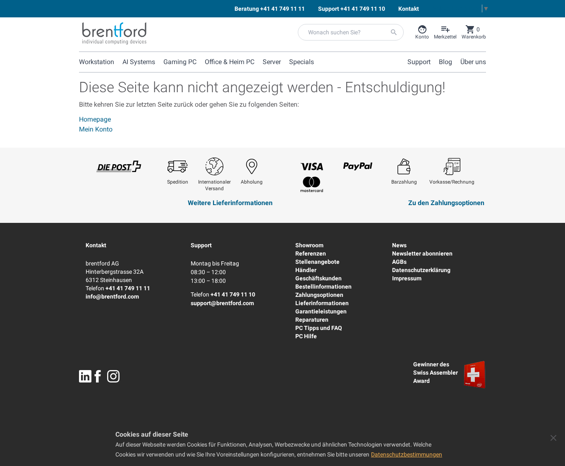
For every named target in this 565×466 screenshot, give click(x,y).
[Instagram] (113, 376)
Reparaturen (311, 319)
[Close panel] (553, 437)
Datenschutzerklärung (421, 270)
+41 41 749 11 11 (127, 288)
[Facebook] (97, 376)
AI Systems (138, 62)
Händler (305, 270)
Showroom (309, 245)
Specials (301, 62)
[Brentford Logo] (114, 33)
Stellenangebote (317, 261)
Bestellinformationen (323, 286)
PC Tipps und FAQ (318, 328)
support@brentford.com (222, 303)
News (399, 245)
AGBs (399, 261)
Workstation (96, 62)
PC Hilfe (306, 336)
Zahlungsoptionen (319, 295)
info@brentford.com (112, 296)
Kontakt (96, 245)
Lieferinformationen (322, 303)
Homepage (95, 119)
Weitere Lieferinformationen (230, 203)
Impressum (406, 278)
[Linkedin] (85, 376)
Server (272, 62)
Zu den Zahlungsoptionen (446, 203)
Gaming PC (179, 62)
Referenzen (310, 253)
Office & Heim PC (229, 62)
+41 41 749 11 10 (233, 294)
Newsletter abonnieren (422, 253)
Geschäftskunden (318, 278)
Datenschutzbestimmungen (406, 454)
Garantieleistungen (321, 311)
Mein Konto (96, 129)
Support (201, 245)
